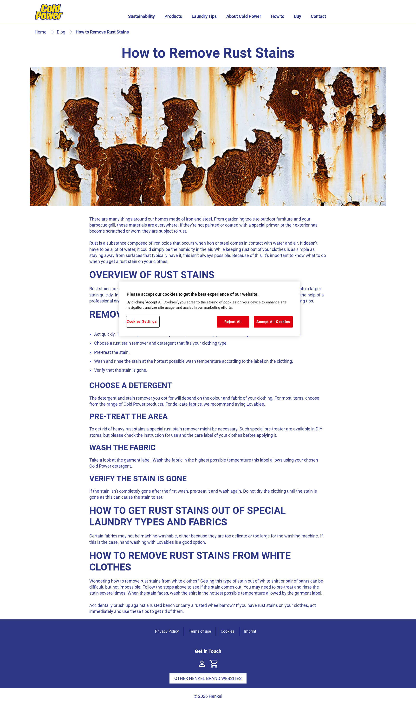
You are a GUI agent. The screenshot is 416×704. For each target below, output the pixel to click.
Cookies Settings (142, 321)
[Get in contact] (202, 664)
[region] (209, 309)
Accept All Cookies (273, 322)
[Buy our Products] (214, 664)
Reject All (233, 322)
